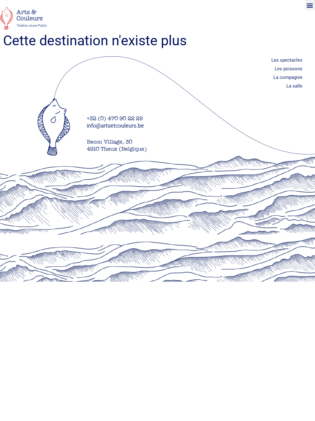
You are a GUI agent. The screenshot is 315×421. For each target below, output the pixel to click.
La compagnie (287, 77)
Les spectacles (286, 60)
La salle (294, 86)
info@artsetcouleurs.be (115, 125)
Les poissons (288, 69)
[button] (310, 5)
